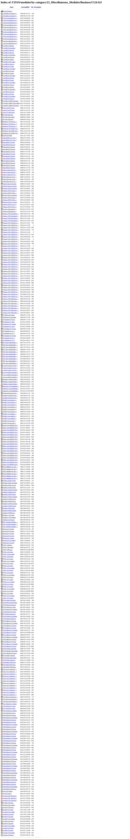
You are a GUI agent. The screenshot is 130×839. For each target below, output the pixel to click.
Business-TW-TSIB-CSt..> (10, 128)
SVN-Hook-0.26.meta (9, 600)
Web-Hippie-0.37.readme (10, 766)
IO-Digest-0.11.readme (9, 324)
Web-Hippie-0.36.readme (10, 759)
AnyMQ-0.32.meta (8, 73)
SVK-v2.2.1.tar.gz (8, 584)
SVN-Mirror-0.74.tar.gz (9, 639)
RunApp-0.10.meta (8, 529)
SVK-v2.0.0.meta (8, 552)
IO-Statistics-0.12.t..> (9, 333)
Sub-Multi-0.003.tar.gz (9, 667)
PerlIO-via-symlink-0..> (9, 414)
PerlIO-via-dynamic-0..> (10, 400)
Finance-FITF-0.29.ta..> (10, 193)
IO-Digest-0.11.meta (9, 322)
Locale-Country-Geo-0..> (10, 365)
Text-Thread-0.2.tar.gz (9, 713)
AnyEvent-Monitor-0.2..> (10, 18)
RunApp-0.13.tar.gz (8, 543)
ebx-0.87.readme (7, 791)
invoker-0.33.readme (9, 826)
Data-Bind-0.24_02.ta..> (10, 140)
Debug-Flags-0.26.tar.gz (10, 186)
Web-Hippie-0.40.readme (10, 786)
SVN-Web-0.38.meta (9, 655)
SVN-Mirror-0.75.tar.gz (9, 646)
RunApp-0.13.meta (8, 538)
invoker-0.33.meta (8, 823)
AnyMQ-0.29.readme (9, 55)
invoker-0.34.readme (9, 833)
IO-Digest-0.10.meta (9, 315)
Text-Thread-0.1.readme (10, 704)
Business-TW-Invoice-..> (10, 121)
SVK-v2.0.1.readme (8, 561)
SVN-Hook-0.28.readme (10, 616)
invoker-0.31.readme (9, 812)
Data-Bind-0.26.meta (9, 147)
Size (32, 7)
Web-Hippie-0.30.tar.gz (9, 720)
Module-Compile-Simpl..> (10, 379)
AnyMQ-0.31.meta (8, 66)
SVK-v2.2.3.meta (8, 593)
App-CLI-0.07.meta (8, 108)
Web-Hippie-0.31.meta (9, 722)
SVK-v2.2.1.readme (8, 582)
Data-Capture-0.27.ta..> (9, 174)
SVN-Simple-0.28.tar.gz (10, 653)
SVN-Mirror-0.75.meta (9, 642)
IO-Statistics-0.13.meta (9, 335)
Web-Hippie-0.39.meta (9, 777)
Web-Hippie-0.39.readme (10, 780)
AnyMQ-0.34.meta (8, 87)
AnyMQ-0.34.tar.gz (8, 92)
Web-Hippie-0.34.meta (9, 743)
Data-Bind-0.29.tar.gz (9, 163)
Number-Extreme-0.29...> (10, 393)
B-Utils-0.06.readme (9, 117)
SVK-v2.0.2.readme (8, 568)
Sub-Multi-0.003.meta (9, 665)
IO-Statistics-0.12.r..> (9, 331)
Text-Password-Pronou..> (10, 697)
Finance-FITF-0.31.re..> (10, 204)
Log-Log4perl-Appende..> (10, 372)
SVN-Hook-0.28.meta (9, 614)
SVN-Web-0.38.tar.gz (9, 660)
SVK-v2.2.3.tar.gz (8, 598)
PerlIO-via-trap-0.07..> (9, 421)
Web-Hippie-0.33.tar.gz (9, 740)
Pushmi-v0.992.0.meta (9, 487)
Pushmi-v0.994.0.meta (9, 501)
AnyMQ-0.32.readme (9, 75)
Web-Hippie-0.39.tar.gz (9, 782)
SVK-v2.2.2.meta (8, 586)
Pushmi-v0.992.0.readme (10, 490)
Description (37, 7)
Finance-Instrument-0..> (10, 209)
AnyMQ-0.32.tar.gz (8, 78)
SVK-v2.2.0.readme (8, 575)
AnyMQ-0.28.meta (8, 46)
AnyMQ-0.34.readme (9, 89)
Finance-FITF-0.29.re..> (10, 191)
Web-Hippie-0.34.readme (10, 745)
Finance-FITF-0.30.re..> (10, 197)
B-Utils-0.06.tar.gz (8, 119)
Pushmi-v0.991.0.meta (9, 480)
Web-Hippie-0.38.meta (9, 770)
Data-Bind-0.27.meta (9, 151)
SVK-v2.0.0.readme (8, 554)
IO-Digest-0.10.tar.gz (9, 319)
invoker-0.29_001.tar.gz (9, 796)
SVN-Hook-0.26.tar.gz (9, 605)
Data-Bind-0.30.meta (9, 165)
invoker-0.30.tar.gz (8, 807)
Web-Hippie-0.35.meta (9, 750)
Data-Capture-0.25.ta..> (9, 170)
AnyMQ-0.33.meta (8, 80)
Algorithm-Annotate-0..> (10, 13)
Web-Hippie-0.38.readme (10, 773)
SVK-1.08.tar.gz (7, 549)
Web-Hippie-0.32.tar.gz (9, 734)
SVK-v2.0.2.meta (8, 566)
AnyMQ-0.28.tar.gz (8, 50)
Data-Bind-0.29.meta (9, 161)
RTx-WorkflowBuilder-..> (10, 522)
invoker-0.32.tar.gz (8, 821)
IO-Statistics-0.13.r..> (9, 338)
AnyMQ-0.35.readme (9, 96)
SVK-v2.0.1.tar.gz (8, 563)
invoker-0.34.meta (8, 830)
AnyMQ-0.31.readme (9, 69)
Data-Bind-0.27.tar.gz (9, 154)
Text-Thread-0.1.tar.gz (9, 706)
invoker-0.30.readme (9, 805)
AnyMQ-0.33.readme (9, 82)
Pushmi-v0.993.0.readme (10, 497)
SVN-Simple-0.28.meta (9, 648)
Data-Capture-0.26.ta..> (9, 172)
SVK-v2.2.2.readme (8, 589)
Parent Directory (7, 11)
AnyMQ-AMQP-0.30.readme (11, 103)
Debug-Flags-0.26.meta (9, 184)
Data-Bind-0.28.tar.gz (9, 158)
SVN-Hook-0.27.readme (10, 609)
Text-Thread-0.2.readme (10, 711)
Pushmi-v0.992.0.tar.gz (9, 492)
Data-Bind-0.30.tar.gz (9, 168)
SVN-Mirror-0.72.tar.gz (9, 625)
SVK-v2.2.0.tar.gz (8, 577)
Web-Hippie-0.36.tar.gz (9, 761)
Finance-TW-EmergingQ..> (11, 214)
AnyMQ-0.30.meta (8, 59)
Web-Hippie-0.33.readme (10, 738)
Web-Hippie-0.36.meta (9, 757)
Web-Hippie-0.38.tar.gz (9, 775)
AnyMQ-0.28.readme (9, 48)
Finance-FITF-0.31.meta (10, 202)
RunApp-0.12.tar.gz (8, 536)
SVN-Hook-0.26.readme (10, 602)
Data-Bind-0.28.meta (9, 156)
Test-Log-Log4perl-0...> (10, 669)
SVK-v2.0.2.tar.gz (8, 570)
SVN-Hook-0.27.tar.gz (9, 612)
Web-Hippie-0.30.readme (10, 717)
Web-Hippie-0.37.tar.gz (9, 768)
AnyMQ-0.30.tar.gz (8, 64)
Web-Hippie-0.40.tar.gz (9, 789)
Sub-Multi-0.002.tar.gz (9, 662)
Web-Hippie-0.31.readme (10, 724)
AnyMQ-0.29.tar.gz (8, 57)
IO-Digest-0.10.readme (9, 317)
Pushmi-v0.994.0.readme (10, 503)
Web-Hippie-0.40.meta (9, 784)
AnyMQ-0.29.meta (8, 52)
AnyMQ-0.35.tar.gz (8, 98)
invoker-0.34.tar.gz (8, 835)
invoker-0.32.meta (8, 816)
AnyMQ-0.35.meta (8, 94)
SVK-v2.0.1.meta (8, 559)
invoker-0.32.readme (9, 819)
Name (11, 7)
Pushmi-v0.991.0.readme (10, 483)
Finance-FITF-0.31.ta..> (10, 207)
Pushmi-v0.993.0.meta (9, 494)
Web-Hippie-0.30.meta (9, 715)
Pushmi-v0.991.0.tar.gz (9, 485)
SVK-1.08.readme (8, 547)
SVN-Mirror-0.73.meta (9, 628)
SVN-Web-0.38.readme (9, 658)
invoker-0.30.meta (8, 803)
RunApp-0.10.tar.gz (8, 531)
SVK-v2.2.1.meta (8, 579)
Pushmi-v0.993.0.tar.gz (9, 499)
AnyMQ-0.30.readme (9, 62)
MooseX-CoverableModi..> (11, 386)
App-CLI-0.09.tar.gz (9, 112)
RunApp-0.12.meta (8, 533)
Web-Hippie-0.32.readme (10, 731)
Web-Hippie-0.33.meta (9, 736)
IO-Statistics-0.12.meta (9, 329)
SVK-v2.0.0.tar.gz (8, 556)
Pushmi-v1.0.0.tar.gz (9, 520)
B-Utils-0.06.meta (8, 115)
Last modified (25, 7)
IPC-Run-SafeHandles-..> (10, 342)
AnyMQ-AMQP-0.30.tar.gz (11, 105)
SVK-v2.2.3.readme (8, 596)
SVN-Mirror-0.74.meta (9, 635)
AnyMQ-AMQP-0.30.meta (10, 101)
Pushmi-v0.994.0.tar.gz (9, 506)
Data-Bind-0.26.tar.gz (9, 149)
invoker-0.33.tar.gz (8, 828)
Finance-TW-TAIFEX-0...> (11, 223)
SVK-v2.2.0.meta (8, 572)
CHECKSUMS (7, 135)
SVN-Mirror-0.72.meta (9, 621)
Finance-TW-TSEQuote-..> (10, 299)
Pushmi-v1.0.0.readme (9, 517)
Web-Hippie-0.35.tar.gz (9, 754)
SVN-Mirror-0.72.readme (10, 623)
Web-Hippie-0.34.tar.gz (9, 747)
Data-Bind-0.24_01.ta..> (10, 138)
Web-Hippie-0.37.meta (9, 763)
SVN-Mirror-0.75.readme (10, 644)
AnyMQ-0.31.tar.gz (8, 71)
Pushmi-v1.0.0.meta (8, 515)
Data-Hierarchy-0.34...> (10, 177)
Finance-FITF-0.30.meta (10, 195)
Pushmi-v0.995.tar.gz (9, 513)
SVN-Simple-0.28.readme (10, 651)
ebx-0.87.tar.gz (7, 793)
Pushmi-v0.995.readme (9, 510)
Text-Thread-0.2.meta (9, 708)
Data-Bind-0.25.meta (9, 142)
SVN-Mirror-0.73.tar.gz (9, 632)
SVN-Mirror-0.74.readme (10, 637)
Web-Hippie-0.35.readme (10, 752)
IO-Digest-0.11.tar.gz (9, 326)
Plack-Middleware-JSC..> (10, 467)
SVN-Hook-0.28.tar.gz (9, 619)
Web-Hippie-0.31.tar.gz (9, 727)
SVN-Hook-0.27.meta (9, 607)
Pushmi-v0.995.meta (9, 508)
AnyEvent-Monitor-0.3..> (10, 25)
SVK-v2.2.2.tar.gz (8, 591)
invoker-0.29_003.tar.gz (9, 800)
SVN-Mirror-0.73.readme (10, 630)
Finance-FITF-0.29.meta (10, 188)
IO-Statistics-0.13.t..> (9, 340)
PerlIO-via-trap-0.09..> (9, 423)
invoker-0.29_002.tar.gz (9, 798)
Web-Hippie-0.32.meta (9, 729)
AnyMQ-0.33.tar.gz (8, 85)
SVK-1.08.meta (7, 545)
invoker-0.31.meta (8, 810)
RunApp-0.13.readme (9, 540)
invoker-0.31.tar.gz (8, 814)
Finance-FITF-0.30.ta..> (10, 200)
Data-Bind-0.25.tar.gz (9, 144)
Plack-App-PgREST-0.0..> (10, 425)
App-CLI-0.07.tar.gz (9, 110)
